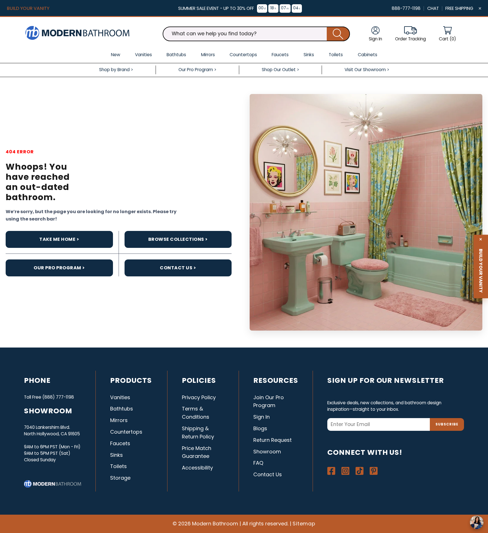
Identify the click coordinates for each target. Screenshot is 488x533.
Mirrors (119, 420)
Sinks (116, 454)
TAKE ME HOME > (59, 239)
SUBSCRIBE (446, 424)
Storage (120, 477)
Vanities (120, 397)
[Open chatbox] (476, 522)
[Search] (338, 34)
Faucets (120, 443)
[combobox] (256, 34)
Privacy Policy (199, 397)
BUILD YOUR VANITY (28, 8)
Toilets (118, 466)
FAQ (258, 462)
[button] (447, 34)
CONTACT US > (178, 268)
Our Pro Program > (59, 268)
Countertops (126, 431)
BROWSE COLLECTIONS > (178, 239)
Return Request (272, 440)
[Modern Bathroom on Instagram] (345, 471)
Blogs (260, 428)
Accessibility (197, 467)
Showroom (267, 451)
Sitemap (304, 523)
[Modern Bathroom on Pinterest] (374, 471)
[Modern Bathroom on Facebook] (331, 471)
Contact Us (267, 474)
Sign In (261, 416)
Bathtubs (121, 408)
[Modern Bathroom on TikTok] (359, 471)
